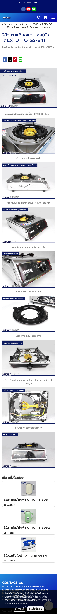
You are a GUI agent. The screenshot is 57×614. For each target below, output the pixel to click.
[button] (38, 17)
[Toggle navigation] (53, 17)
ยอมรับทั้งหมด (35, 608)
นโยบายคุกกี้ (21, 603)
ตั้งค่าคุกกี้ (19, 608)
